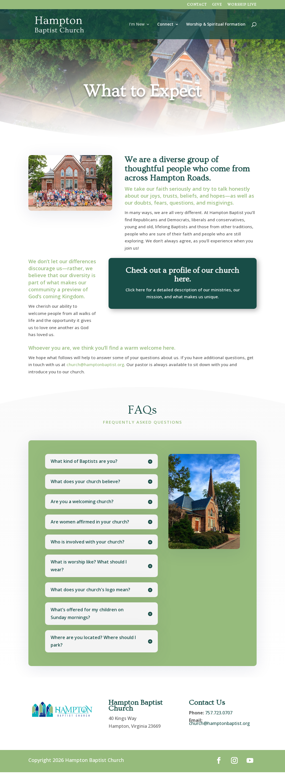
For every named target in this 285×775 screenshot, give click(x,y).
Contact (197, 4)
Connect (165, 24)
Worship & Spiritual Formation (215, 24)
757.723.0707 (218, 713)
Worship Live (242, 4)
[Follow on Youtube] (250, 760)
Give (217, 4)
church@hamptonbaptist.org (95, 364)
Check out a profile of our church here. (182, 274)
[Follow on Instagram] (234, 760)
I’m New (136, 24)
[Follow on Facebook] (218, 760)
